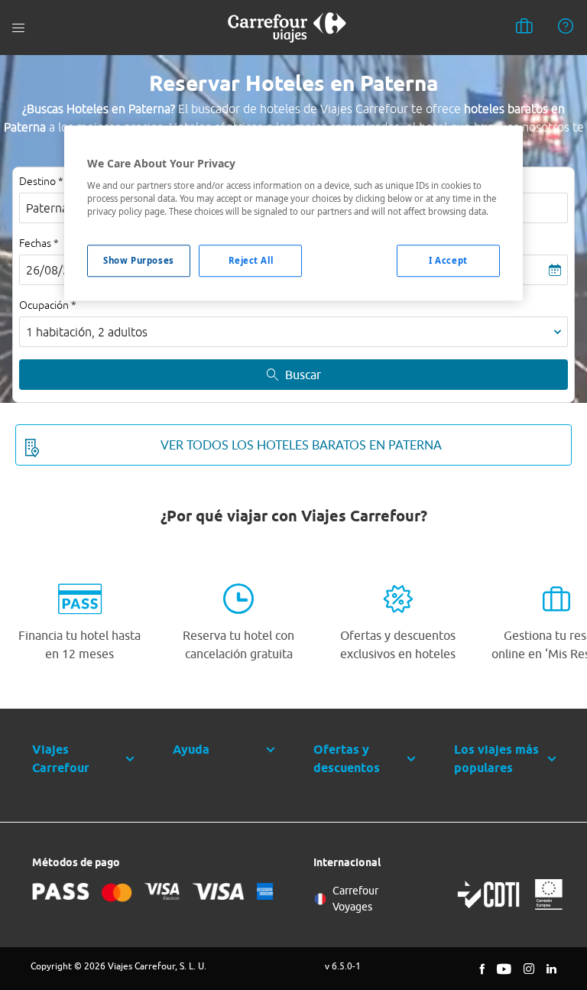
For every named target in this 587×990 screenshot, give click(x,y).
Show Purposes (138, 260)
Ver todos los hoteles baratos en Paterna (301, 445)
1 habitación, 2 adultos (87, 332)
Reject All (251, 260)
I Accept (448, 260)
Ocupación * (47, 305)
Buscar (303, 374)
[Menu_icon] (18, 28)
